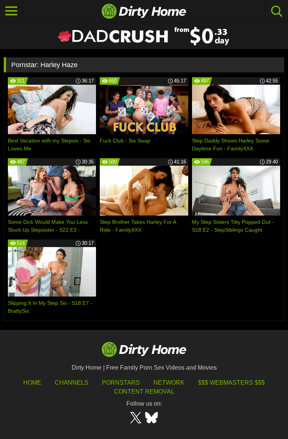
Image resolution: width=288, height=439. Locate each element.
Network (168, 382)
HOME (32, 382)
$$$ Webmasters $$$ (231, 382)
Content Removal (144, 391)
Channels (71, 382)
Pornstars (121, 382)
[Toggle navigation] (11, 11)
